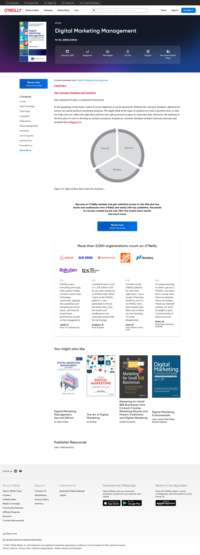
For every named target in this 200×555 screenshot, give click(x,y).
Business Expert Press (168, 56)
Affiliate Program (11, 512)
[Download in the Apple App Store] (112, 505)
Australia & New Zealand (72, 491)
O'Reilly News (9, 499)
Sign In (175, 10)
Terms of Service (10, 548)
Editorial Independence (43, 548)
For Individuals (68, 3)
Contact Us (40, 491)
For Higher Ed (50, 3)
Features (48, 10)
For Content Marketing (89, 3)
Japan (63, 495)
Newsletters (41, 495)
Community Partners (13, 507)
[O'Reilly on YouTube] (20, 471)
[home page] (12, 10)
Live (76, 10)
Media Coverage (11, 503)
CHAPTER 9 (60, 85)
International (68, 485)
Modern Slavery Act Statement (68, 548)
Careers (7, 495)
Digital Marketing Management (92, 80)
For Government (31, 3)
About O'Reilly (11, 485)
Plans (163, 10)
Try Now (187, 10)
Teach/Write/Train (12, 491)
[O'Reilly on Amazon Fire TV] (166, 505)
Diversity (7, 516)
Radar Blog (63, 10)
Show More (25, 150)
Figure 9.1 (75, 122)
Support (40, 485)
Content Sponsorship (13, 520)
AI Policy (39, 503)
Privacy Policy (42, 499)
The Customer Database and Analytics (75, 92)
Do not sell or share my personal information (22, 539)
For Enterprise (13, 3)
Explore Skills (32, 10)
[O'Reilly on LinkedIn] (15, 471)
